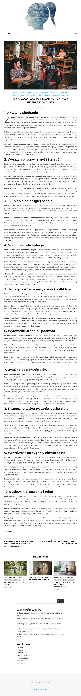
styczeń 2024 (22, 647)
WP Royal (46, 682)
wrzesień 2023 (22, 658)
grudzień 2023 (22, 650)
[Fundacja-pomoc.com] (40, 15)
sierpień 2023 (22, 661)
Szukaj (60, 601)
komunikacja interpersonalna (45, 92)
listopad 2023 (22, 653)
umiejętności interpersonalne (38, 95)
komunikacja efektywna (21, 92)
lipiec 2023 (21, 663)
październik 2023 (23, 655)
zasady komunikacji (60, 95)
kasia (10, 531)
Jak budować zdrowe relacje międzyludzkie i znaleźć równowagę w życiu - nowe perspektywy (64, 582)
